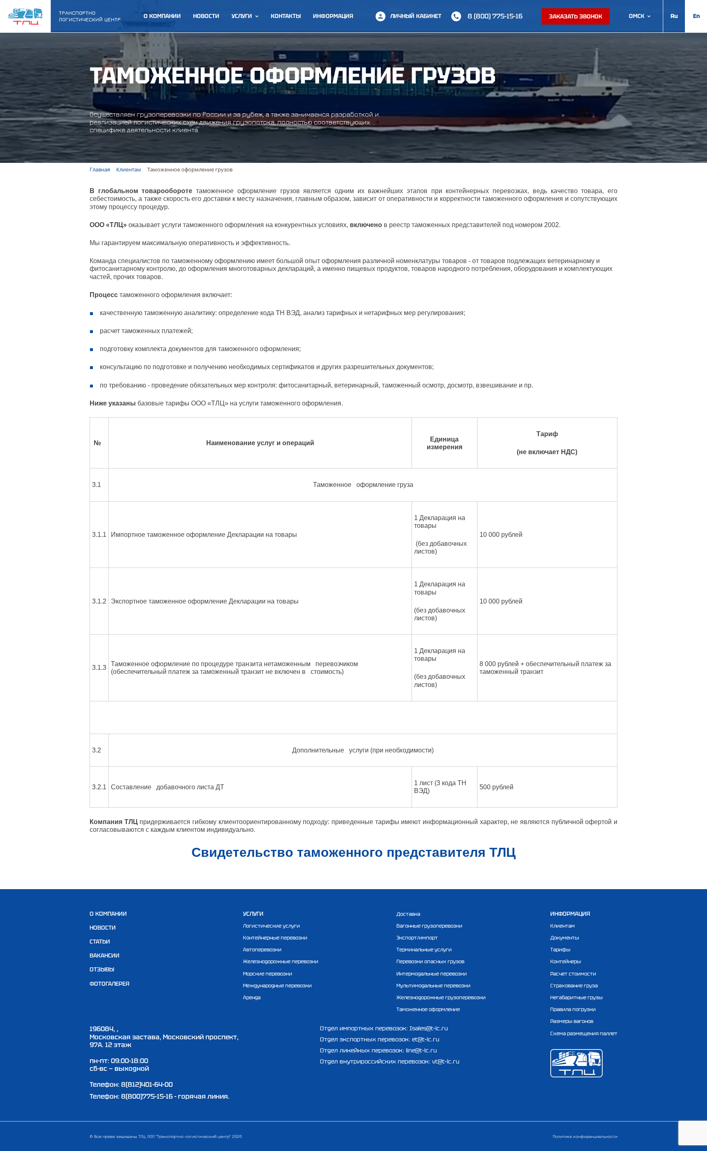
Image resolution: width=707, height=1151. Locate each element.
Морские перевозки (267, 974)
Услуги (242, 16)
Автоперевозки (262, 949)
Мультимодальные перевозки (433, 985)
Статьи (100, 941)
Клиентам (562, 926)
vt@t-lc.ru (445, 1061)
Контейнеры (565, 961)
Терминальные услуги (424, 949)
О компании (162, 16)
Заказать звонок (575, 16)
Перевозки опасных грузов (430, 961)
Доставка (408, 914)
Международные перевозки (277, 985)
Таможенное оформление (428, 1009)
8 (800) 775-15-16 (495, 16)
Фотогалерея (109, 983)
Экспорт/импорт (417, 938)
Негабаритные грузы (576, 997)
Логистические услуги (271, 926)
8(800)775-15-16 (147, 1096)
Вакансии (104, 955)
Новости (206, 16)
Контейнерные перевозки (275, 938)
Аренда (252, 997)
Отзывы (102, 969)
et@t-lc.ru (425, 1039)
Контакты (286, 16)
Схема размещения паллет (583, 1033)
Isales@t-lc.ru (429, 1028)
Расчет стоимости (573, 974)
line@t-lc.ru (421, 1050)
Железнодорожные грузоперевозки (441, 997)
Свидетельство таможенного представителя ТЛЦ (353, 852)
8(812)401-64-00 (147, 1084)
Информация (333, 16)
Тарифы (560, 949)
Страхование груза (574, 985)
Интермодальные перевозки (431, 974)
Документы (564, 938)
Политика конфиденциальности (585, 1136)
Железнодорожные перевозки (280, 961)
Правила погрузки (573, 1009)
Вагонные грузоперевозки (429, 926)
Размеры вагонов (571, 1021)
